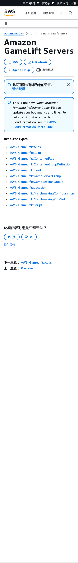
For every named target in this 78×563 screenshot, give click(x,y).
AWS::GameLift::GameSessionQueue (36, 182)
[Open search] (70, 13)
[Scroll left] (21, 13)
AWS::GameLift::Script (26, 205)
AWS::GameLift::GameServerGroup (35, 176)
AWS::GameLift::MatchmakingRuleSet (37, 199)
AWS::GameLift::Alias (25, 147)
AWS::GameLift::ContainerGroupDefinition (40, 164)
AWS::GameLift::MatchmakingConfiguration (42, 193)
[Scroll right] (60, 13)
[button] (18, 89)
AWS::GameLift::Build (25, 153)
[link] (53, 33)
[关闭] (68, 85)
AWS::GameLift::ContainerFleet (33, 158)
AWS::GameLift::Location (28, 187)
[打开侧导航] (6, 23)
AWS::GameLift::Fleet (25, 170)
